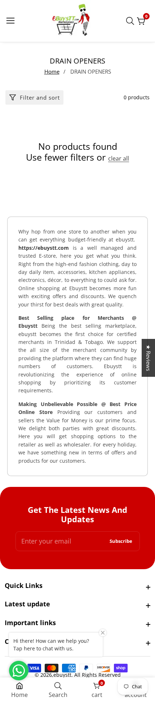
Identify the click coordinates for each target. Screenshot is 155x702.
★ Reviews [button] (148, 358)
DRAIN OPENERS (90, 71)
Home (51, 71)
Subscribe (121, 541)
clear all (118, 158)
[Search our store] (131, 21)
